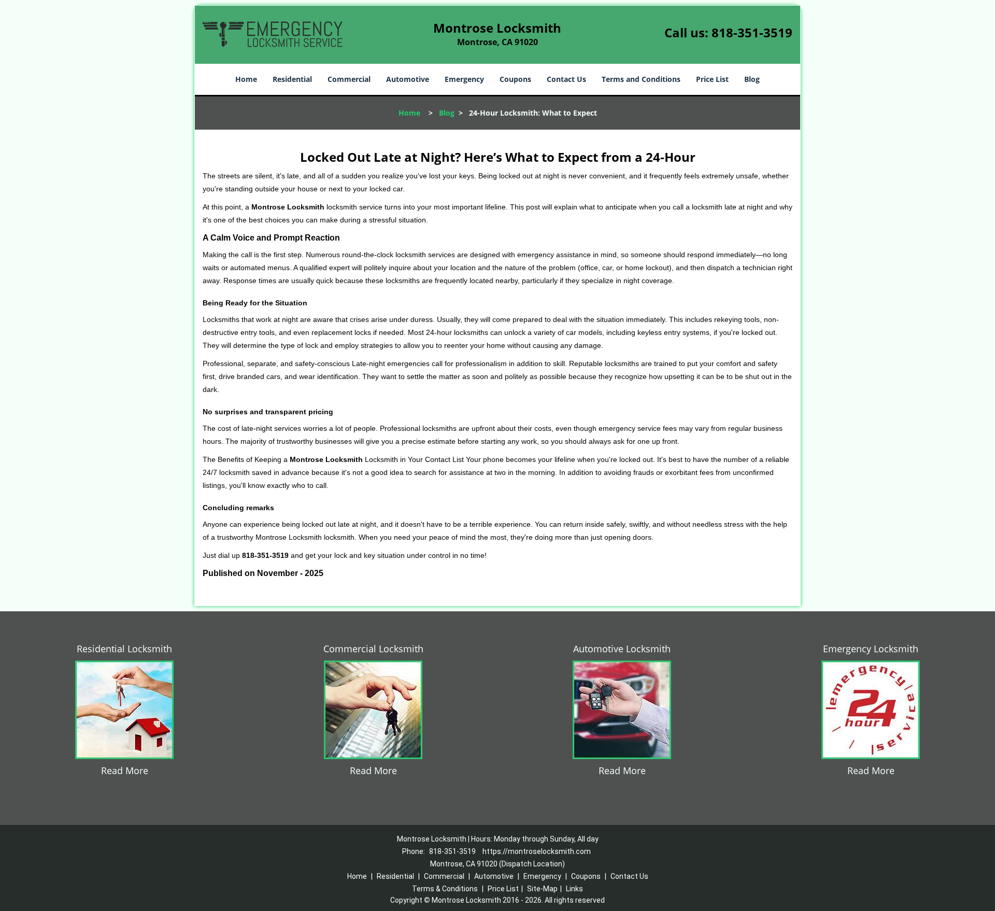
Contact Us (566, 79)
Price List (712, 79)
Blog (752, 79)
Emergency (464, 79)
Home (246, 79)
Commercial (349, 79)
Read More (124, 770)
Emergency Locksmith (870, 648)
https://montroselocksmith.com (536, 851)
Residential (292, 79)
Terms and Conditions (641, 79)
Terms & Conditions (445, 889)
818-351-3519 (752, 32)
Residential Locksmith (124, 648)
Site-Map (542, 889)
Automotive (407, 79)
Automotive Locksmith (622, 648)
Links (574, 889)
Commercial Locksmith (373, 648)
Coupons (515, 79)
